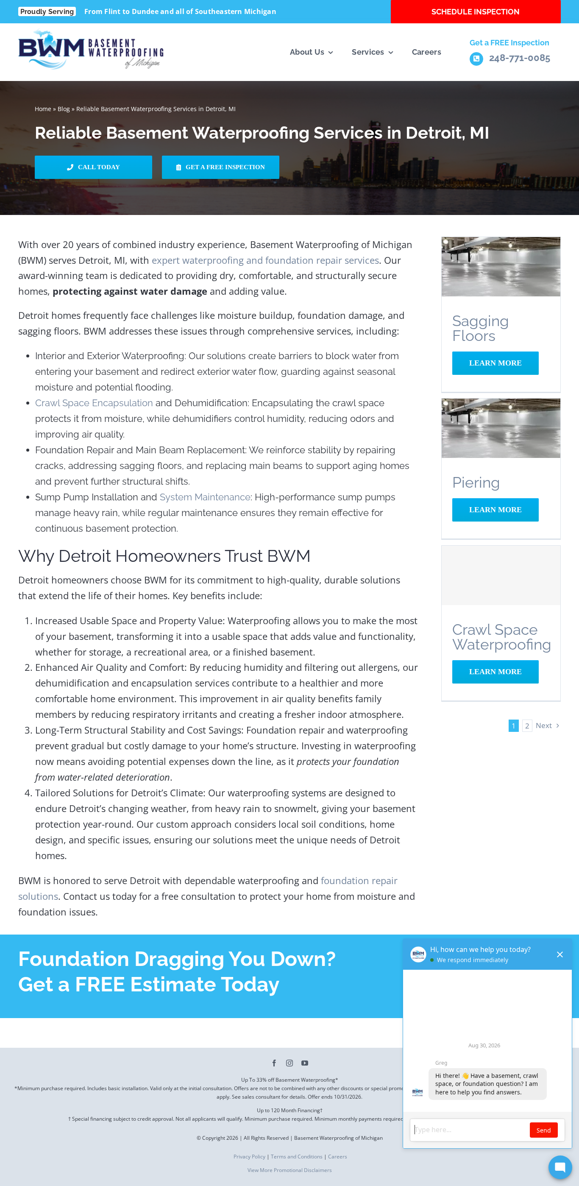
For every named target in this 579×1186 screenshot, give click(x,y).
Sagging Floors (480, 328)
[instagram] (289, 1063)
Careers (337, 1156)
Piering (476, 482)
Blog (64, 109)
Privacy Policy (248, 1156)
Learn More (495, 363)
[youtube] (304, 1063)
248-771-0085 (519, 57)
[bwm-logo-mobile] (92, 32)
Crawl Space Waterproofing (501, 637)
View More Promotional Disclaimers (290, 1170)
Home (43, 109)
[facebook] (274, 1063)
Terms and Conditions (297, 1156)
